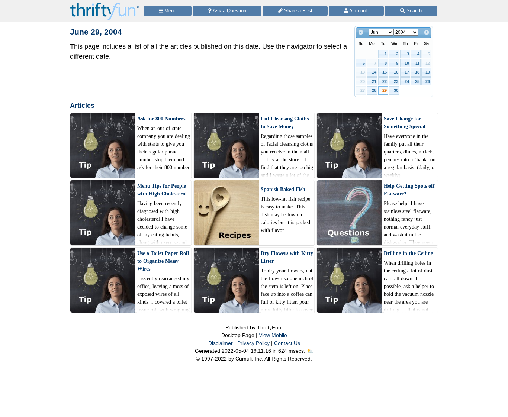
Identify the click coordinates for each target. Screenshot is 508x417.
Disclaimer (220, 343)
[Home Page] (105, 4)
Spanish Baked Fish (283, 189)
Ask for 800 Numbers (161, 119)
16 (396, 72)
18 (417, 72)
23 (396, 81)
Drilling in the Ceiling (408, 253)
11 (417, 63)
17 (407, 72)
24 (407, 81)
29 (384, 90)
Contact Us (287, 343)
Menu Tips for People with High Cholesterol (162, 190)
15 (384, 72)
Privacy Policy (253, 343)
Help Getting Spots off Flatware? (409, 190)
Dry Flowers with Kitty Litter (287, 257)
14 (374, 72)
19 (427, 72)
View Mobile (273, 335)
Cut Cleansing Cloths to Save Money (285, 122)
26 (427, 81)
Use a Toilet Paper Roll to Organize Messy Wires (163, 261)
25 (417, 81)
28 (374, 90)
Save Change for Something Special (404, 122)
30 (396, 90)
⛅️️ (310, 351)
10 (407, 63)
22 (384, 81)
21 (374, 81)
